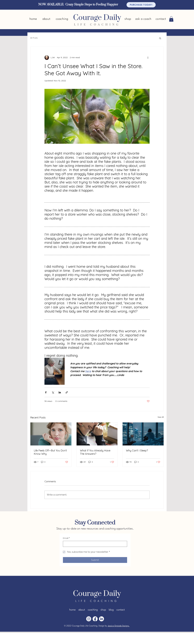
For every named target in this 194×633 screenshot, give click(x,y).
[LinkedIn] (101, 618)
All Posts (34, 38)
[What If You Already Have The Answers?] (97, 433)
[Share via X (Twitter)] (52, 392)
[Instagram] (88, 618)
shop (103, 610)
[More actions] (148, 57)
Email (66, 538)
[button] (171, 19)
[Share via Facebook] (45, 392)
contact (120, 610)
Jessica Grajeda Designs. (119, 626)
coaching (93, 610)
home (72, 610)
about (81, 610)
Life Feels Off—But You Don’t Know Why (50, 452)
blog (111, 610)
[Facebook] (95, 618)
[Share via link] (66, 392)
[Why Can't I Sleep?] (143, 433)
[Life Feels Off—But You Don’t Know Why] (50, 433)
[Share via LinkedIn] (59, 392)
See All (161, 417)
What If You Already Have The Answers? (95, 452)
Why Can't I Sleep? (137, 450)
